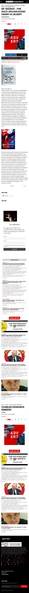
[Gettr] (24, 24)
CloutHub (12, 555)
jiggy (4, 21)
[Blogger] (1, 556)
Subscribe (24, 586)
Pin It (24, 186)
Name (5, 236)
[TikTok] (21, 560)
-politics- (4, 262)
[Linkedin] (15, 24)
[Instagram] (18, 558)
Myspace (5, 560)
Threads (18, 564)
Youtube (5, 564)
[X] (5, 24)
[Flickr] (1, 558)
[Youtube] (1, 564)
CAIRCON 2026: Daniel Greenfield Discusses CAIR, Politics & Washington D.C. (13, 309)
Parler (11, 560)
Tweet (12, 186)
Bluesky (11, 564)
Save (9, 24)
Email (5, 241)
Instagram (22, 557)
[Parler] (8, 560)
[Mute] (22, 58)
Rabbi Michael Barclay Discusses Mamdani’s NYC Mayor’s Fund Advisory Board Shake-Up (13, 264)
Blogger (4, 555)
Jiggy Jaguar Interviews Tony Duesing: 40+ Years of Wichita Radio (13, 301)
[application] (14, 58)
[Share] (10, 54)
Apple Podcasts (11, 62)
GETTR (15, 557)
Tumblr (4, 562)
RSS (18, 62)
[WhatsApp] (12, 24)
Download (21, 60)
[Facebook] (2, 24)
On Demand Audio (9, 5)
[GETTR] (12, 558)
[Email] (18, 24)
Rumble (17, 560)
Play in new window (11, 60)
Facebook (19, 555)
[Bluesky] (8, 564)
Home (2, 5)
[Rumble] (14, 560)
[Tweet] (22, 54)
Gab (9, 557)
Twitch (10, 562)
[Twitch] (7, 562)
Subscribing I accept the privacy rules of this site (14, 246)
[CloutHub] (8, 556)
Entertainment (6, 299)
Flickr (4, 557)
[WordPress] (18, 562)
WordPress (21, 562)
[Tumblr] (21, 24)
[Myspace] (1, 560)
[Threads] (15, 564)
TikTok (24, 560)
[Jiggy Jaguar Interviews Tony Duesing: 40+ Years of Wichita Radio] (14, 385)
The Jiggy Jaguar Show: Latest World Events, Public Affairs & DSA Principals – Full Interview (14, 282)
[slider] (25, 58)
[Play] (3, 58)
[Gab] (7, 558)
